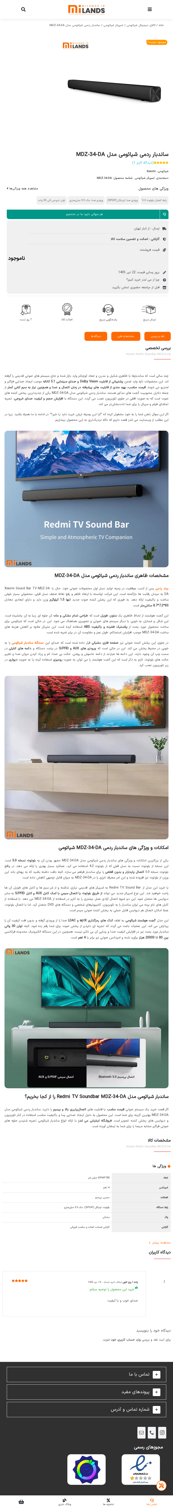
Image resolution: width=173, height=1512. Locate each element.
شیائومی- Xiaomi (157, 171)
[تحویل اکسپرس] (149, 302)
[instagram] (162, 1433)
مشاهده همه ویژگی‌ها (23, 188)
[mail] (141, 1433)
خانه (161, 25)
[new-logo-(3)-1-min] (86, 2)
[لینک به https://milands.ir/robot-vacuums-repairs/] (161, 1486)
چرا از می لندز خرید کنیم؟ (142, 279)
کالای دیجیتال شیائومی (141, 25)
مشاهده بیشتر (161, 1242)
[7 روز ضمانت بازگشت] (25, 302)
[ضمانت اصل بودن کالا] (67, 302)
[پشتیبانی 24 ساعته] (108, 302)
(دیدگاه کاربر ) (143, 162)
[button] (86, 1374)
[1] (86, 91)
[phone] (152, 1433)
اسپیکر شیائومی (113, 25)
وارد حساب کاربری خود (126, 1339)
